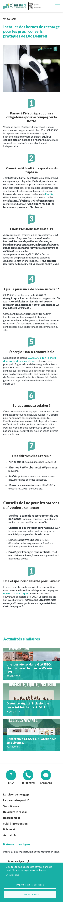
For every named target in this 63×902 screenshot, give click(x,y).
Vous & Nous (11, 806)
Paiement (9, 829)
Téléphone (28, 782)
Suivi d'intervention (15, 823)
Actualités (9, 835)
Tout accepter (30, 894)
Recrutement (11, 817)
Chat (43, 782)
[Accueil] (14, 6)
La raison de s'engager (17, 794)
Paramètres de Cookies (30, 885)
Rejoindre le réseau (15, 811)
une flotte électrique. (15, 593)
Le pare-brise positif (16, 800)
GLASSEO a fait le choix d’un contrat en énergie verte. (29, 359)
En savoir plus (12, 875)
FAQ (11, 782)
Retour (11, 18)
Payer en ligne (15, 861)
